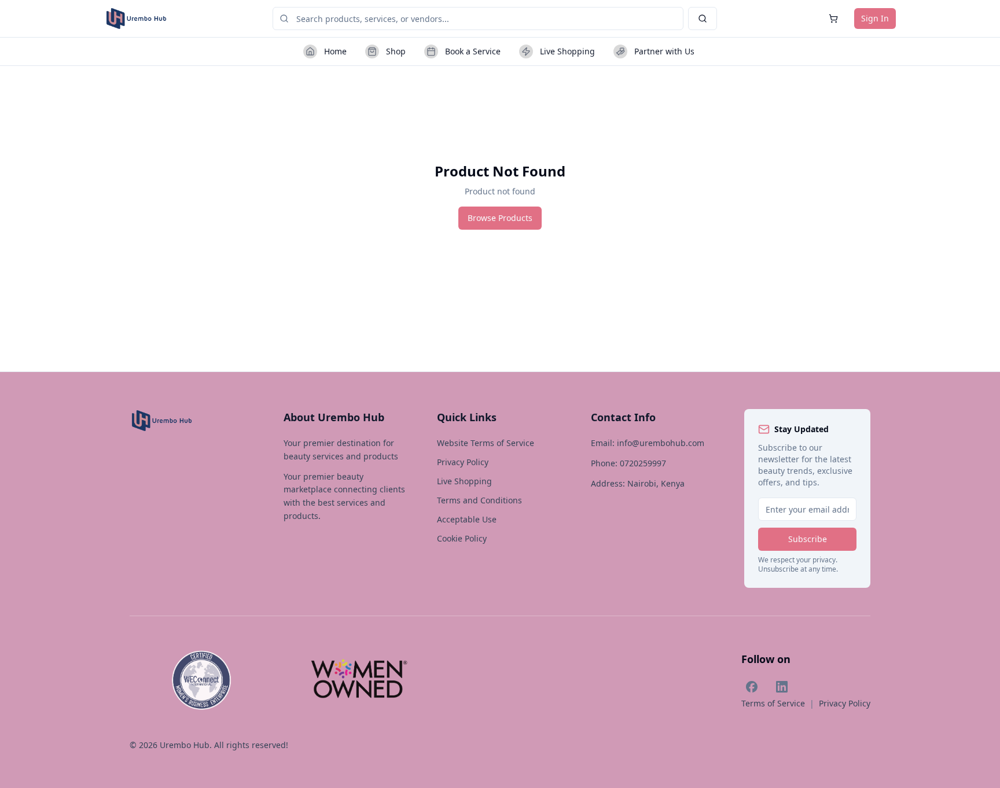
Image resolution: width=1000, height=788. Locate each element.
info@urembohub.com (660, 442)
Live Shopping (464, 481)
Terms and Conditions (479, 500)
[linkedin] (781, 686)
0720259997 (643, 463)
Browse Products (500, 217)
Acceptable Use (467, 519)
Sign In (875, 18)
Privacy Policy (462, 461)
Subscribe (807, 538)
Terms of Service (773, 703)
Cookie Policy (462, 538)
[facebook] (751, 686)
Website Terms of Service (485, 442)
